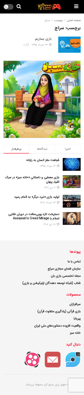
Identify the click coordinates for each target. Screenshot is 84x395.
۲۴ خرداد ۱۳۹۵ (40, 45)
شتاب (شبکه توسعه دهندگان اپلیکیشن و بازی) (51, 283)
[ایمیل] (50, 359)
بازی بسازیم (43, 39)
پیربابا (77, 318)
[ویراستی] (70, 359)
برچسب (58, 20)
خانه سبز (75, 332)
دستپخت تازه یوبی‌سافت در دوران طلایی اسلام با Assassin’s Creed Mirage (33, 216)
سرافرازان (75, 304)
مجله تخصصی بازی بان (66, 275)
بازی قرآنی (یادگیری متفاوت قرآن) (59, 311)
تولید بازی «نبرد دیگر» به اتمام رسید (36, 196)
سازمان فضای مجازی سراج (64, 268)
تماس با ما (74, 261)
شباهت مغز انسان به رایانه (42, 160)
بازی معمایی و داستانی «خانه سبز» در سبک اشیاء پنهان (32, 179)
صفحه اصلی (74, 20)
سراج (47, 20)
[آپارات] (30, 359)
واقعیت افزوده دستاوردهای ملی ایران (57, 325)
